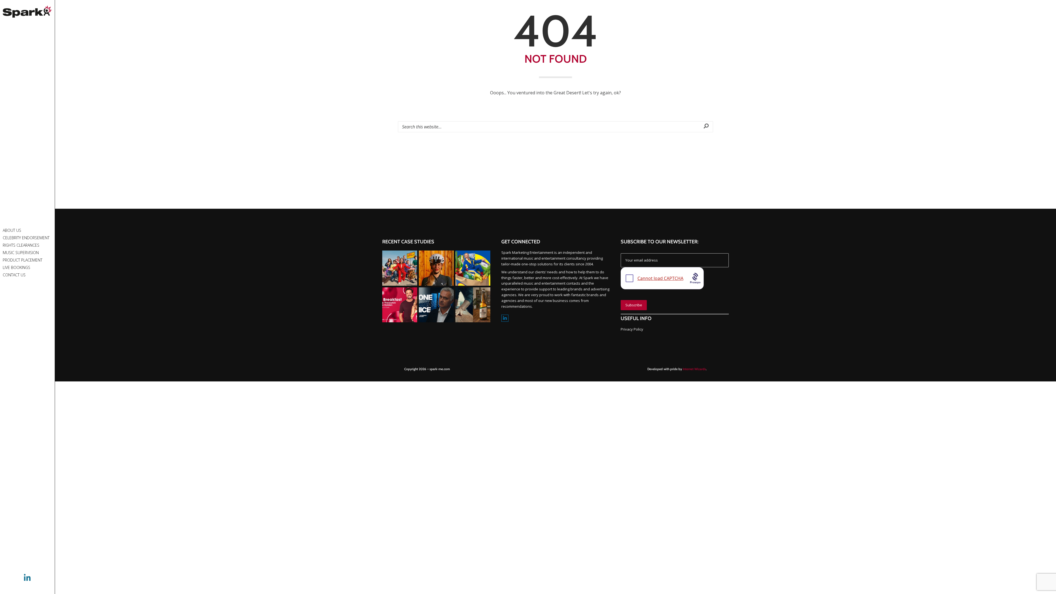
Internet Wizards (694, 369)
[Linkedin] (505, 318)
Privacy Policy (632, 329)
